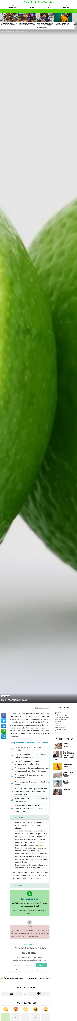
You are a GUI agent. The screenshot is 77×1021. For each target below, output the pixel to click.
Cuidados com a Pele (61, 716)
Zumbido (65, 781)
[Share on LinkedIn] (3, 726)
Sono (56, 733)
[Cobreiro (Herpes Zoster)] (57, 775)
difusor (40, 845)
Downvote (39, 994)
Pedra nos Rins (67, 764)
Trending (65, 7)
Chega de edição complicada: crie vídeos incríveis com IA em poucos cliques (27, 25)
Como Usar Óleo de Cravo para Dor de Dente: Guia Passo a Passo (9, 25)
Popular (33, 7)
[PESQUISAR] (75, 11)
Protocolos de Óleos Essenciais (38, 2)
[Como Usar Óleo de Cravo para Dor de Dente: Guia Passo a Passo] (9, 17)
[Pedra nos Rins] (57, 766)
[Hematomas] (57, 792)
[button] (29, 817)
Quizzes (57, 731)
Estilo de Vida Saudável (62, 717)
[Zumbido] (57, 783)
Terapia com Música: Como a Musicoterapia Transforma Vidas (62, 25)
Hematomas (66, 789)
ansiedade (33, 808)
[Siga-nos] (72, 11)
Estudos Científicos (60, 719)
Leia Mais (66, 746)
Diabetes (65, 744)
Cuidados (18, 885)
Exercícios (58, 721)
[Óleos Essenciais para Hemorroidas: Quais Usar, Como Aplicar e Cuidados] (57, 754)
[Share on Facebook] (3, 715)
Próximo (76, 21)
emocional (34, 754)
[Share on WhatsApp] (3, 731)
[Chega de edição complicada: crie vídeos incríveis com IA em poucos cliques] (27, 17)
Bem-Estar (58, 712)
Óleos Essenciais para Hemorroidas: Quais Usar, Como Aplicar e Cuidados (68, 754)
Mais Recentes (13, 7)
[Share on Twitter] (3, 720)
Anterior (1, 21)
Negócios (58, 723)
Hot (49, 7)
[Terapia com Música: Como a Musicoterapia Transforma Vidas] (63, 17)
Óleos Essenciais (60, 727)
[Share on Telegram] (3, 736)
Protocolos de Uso (60, 729)
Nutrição (57, 725)
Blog (56, 714)
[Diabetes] (57, 746)
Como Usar (18, 817)
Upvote (12, 994)
